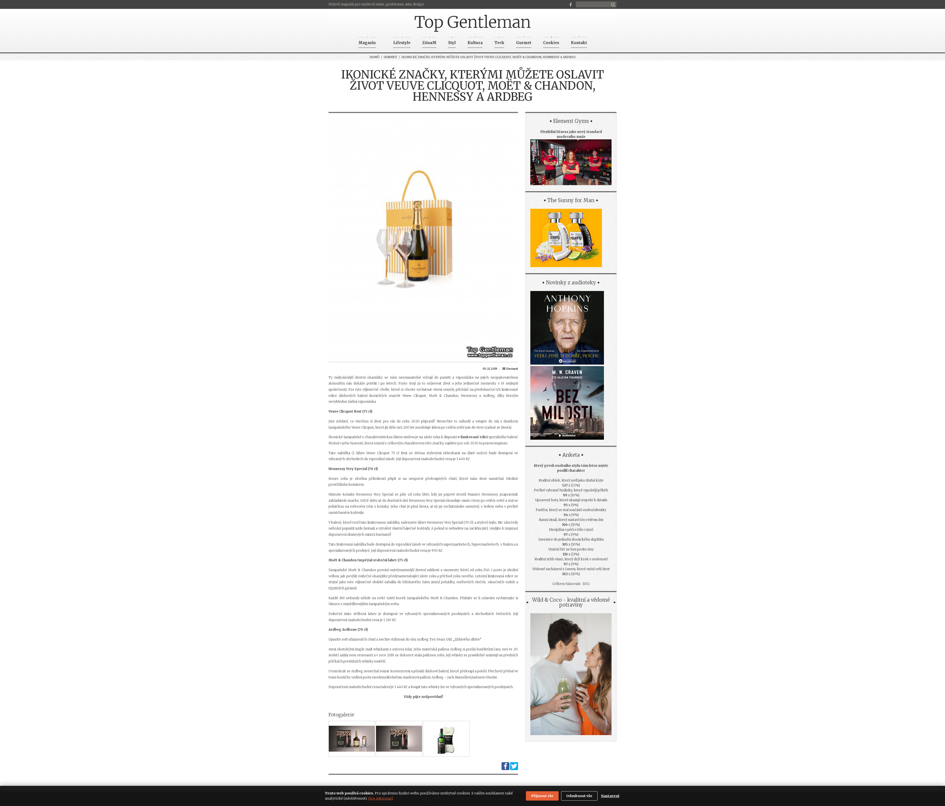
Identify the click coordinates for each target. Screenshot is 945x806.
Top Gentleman (472, 22)
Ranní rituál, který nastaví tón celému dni (571, 520)
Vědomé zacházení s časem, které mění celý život (571, 569)
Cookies (551, 41)
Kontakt (579, 41)
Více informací (380, 798)
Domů (374, 57)
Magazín (367, 41)
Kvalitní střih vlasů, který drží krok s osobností (571, 559)
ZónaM (429, 41)
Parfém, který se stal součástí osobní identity (571, 510)
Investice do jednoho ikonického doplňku (571, 539)
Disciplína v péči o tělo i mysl (571, 530)
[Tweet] (514, 769)
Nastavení (610, 796)
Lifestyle (401, 41)
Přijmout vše (542, 796)
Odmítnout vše (579, 796)
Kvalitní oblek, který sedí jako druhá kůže (571, 480)
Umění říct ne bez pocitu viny (571, 549)
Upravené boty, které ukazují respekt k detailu (571, 500)
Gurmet (523, 41)
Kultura (475, 41)
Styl (452, 41)
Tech (499, 41)
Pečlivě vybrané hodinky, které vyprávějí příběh (571, 490)
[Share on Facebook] (505, 769)
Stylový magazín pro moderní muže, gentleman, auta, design (376, 4)
